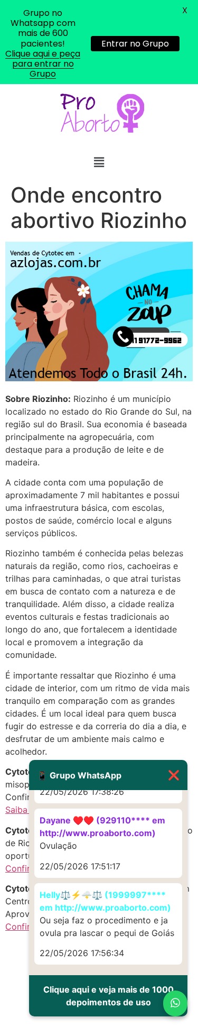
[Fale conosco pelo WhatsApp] (175, 1003)
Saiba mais (27, 809)
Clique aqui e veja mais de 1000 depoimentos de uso (108, 995)
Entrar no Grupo (135, 44)
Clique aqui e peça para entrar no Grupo (42, 64)
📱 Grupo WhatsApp (108, 775)
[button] (99, 162)
